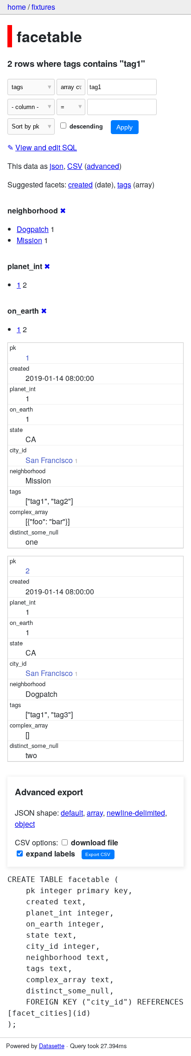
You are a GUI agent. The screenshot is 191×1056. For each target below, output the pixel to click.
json (57, 166)
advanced (103, 166)
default (72, 812)
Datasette (51, 1045)
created (80, 184)
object (25, 823)
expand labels (49, 853)
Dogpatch (33, 229)
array (95, 812)
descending (85, 126)
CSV (75, 166)
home (16, 6)
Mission (29, 240)
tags (124, 184)
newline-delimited (136, 812)
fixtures (43, 6)
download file (93, 842)
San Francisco (49, 460)
